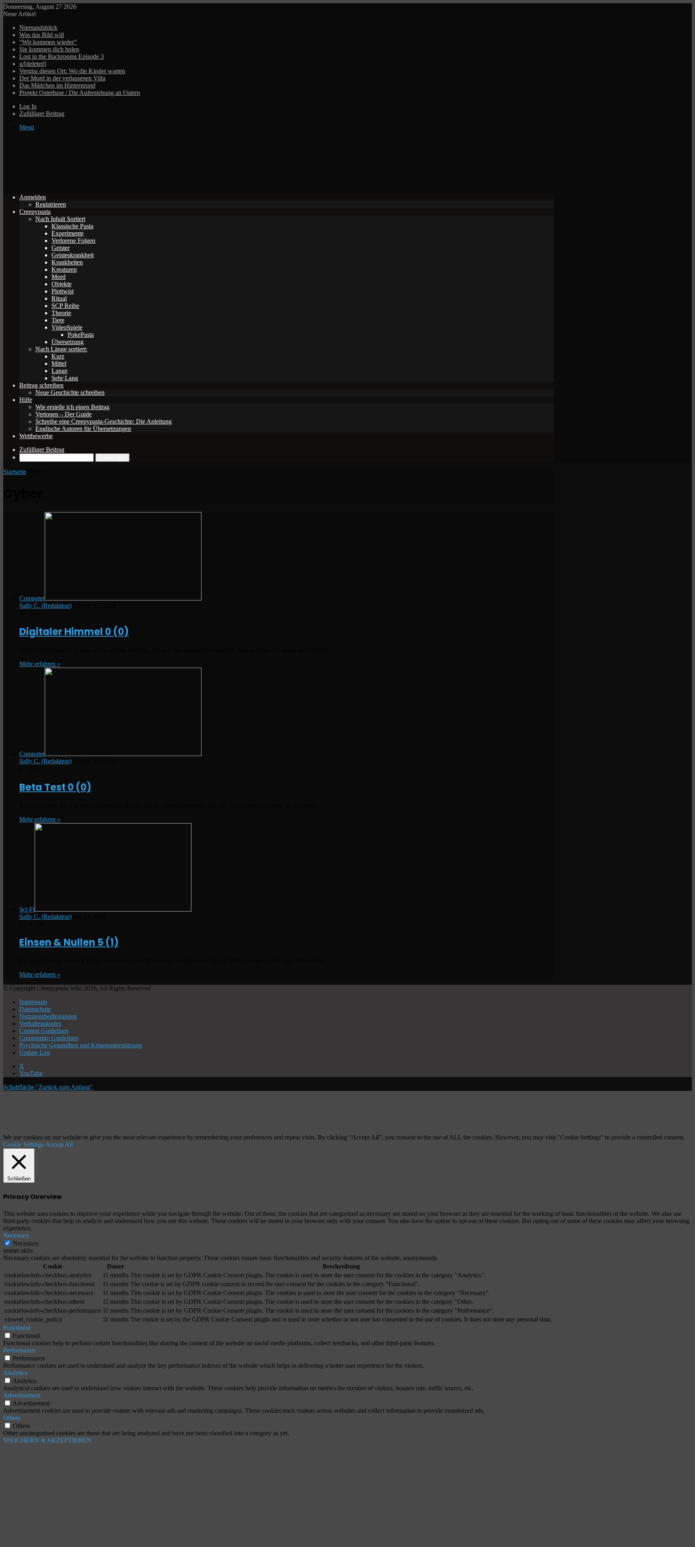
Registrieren (50, 204)
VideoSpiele (66, 327)
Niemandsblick (38, 27)
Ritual (59, 298)
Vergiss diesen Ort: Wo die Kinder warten (72, 71)
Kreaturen (64, 269)
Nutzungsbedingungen (48, 1016)
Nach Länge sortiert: (61, 349)
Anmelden (32, 197)
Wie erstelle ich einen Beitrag (72, 407)
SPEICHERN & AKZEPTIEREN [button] (47, 1440)
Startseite (14, 471)
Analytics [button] (15, 1372)
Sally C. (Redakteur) (45, 605)
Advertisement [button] (21, 1395)
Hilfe (25, 399)
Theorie (61, 312)
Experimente (67, 233)
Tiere (57, 320)
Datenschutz (35, 1009)
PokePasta (81, 334)
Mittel (58, 363)
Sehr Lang (64, 378)
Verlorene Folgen (73, 240)
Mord (58, 276)
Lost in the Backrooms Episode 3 (61, 56)
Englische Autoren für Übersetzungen (83, 428)
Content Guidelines (43, 1030)
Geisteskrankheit (72, 255)
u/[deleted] (32, 63)
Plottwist (62, 291)
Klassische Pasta (72, 226)
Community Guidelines (48, 1038)
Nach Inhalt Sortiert (60, 218)
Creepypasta (35, 211)
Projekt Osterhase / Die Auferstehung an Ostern (79, 92)
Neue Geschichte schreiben (70, 392)
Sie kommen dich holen (49, 49)
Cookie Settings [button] (23, 1144)
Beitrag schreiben (41, 385)
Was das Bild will (41, 34)
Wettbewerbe (36, 435)
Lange (59, 370)
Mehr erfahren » (39, 663)
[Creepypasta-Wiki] (124, 183)
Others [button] (11, 1417)
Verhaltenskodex (40, 1023)
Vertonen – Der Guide (63, 414)
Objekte (61, 284)
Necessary (26, 1243)
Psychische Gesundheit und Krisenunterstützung (80, 1045)
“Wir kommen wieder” (48, 42)
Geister (60, 247)
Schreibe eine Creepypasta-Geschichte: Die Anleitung (103, 421)
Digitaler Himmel (74, 631)
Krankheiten (67, 262)
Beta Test (55, 787)
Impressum (33, 1001)
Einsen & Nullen (69, 942)
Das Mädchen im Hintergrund (57, 85)
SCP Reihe (65, 305)
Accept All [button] (59, 1144)
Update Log (34, 1052)
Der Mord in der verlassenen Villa (62, 78)
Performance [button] (19, 1350)
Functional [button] (16, 1327)
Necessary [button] (16, 1235)
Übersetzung (67, 341)
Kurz (57, 356)
